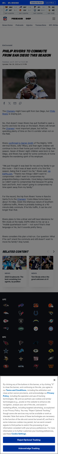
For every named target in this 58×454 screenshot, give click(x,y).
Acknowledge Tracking (29, 448)
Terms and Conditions (16, 390)
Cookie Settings (18, 434)
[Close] (54, 380)
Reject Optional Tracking (28, 440)
